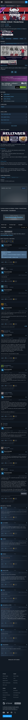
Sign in (2, 67)
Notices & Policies (6, 695)
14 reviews (11, 287)
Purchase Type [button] (12, 224)
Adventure (15, 38)
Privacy (4, 690)
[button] (3, 5)
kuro (5, 267)
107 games (6, 269)
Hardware (15, 680)
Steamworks (5, 680)
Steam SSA (5, 678)
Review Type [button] (3, 224)
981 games (6, 470)
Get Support (15, 695)
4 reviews (11, 269)
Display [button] (10, 227)
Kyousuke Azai (7, 330)
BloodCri (6, 468)
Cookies (4, 697)
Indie (2, 38)
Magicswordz (7, 447)
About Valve (15, 676)
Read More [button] (23, 493)
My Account (15, 697)
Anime (21, 38)
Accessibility (5, 692)
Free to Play (8, 38)
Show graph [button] (23, 227)
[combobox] (14, 2)
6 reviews (5, 305)
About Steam (5, 676)
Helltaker (19, 28)
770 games (6, 448)
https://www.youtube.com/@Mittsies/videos (16, 618)
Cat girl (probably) (8, 392)
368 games (6, 332)
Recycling (15, 682)
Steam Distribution (6, 682)
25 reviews (11, 448)
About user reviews (4, 210)
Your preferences (12, 210)
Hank (5, 303)
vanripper (7, 23)
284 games (6, 242)
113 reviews (12, 242)
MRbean (6, 285)
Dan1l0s (6, 423)
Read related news (5, 119)
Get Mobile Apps (7, 716)
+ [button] (25, 38)
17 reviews (11, 366)
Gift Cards (5, 685)
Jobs (14, 678)
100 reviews (12, 470)
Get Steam (15, 690)
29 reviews (11, 332)
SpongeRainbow (7, 365)
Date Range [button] (3, 227)
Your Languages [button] (8, 231)
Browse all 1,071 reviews (14, 659)
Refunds (4, 699)
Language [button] (20, 224)
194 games (6, 287)
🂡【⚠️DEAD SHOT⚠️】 (9, 241)
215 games (6, 366)
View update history (5, 117)
